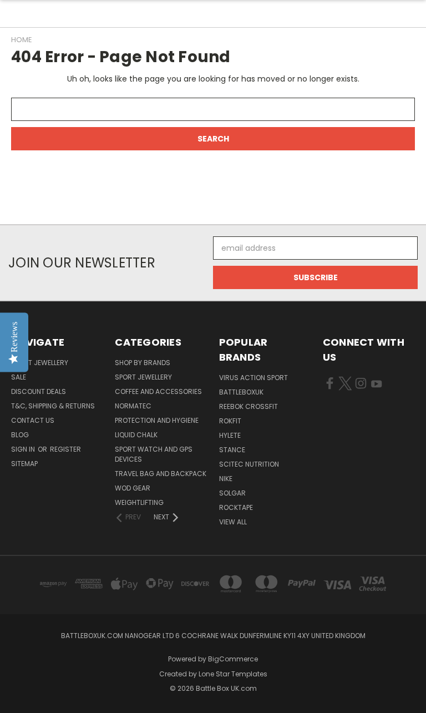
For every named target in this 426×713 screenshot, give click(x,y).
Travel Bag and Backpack (160, 473)
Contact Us (32, 420)
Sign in (24, 449)
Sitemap (24, 463)
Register (65, 449)
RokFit (230, 421)
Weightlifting (139, 502)
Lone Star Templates (233, 674)
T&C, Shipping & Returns (53, 406)
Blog (20, 434)
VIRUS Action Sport (253, 377)
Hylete (230, 435)
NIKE (225, 478)
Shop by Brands (142, 362)
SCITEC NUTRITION (249, 464)
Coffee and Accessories (158, 391)
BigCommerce (233, 659)
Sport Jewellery (39, 362)
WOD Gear (132, 488)
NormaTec (133, 406)
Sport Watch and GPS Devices (153, 454)
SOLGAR (232, 493)
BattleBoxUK (241, 392)
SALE (18, 377)
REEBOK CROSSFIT (248, 406)
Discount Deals (38, 391)
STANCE (232, 449)
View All (233, 522)
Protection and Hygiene (157, 420)
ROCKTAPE (236, 507)
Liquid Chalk (136, 434)
